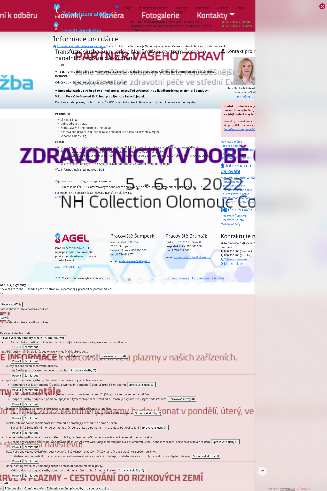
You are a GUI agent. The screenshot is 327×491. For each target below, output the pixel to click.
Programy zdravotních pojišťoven (242, 202)
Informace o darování (237, 168)
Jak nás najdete (233, 263)
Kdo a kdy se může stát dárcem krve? (244, 177)
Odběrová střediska (249, 209)
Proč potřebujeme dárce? (237, 190)
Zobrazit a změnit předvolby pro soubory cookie (78, 488)
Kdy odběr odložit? (233, 186)
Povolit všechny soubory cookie (21, 338)
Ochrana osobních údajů (208, 278)
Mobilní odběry (230, 224)
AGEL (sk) (75, 267)
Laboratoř (202, 8)
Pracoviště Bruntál (232, 220)
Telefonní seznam (235, 259)
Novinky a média (95, 46)
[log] (291, 240)
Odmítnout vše (55, 338)
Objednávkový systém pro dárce (241, 158)
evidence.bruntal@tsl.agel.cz (192, 257)
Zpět (58, 197)
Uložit (5, 483)
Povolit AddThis (11, 304)
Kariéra (240, 8)
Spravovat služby (114, 356)
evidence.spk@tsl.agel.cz (134, 261)
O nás (126, 8)
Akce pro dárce (230, 146)
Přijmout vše (13, 488)
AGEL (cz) (61, 267)
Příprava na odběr (232, 182)
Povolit (16, 347)
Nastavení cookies (177, 278)
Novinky (222, 8)
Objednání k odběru (181, 10)
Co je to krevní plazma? (235, 194)
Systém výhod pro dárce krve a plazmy (245, 198)
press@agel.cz (246, 96)
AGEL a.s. (105, 278)
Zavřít (5, 318)
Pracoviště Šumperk (234, 216)
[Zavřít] (1, 314)
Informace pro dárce (152, 8)
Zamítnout (31, 347)
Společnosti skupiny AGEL (240, 129)
